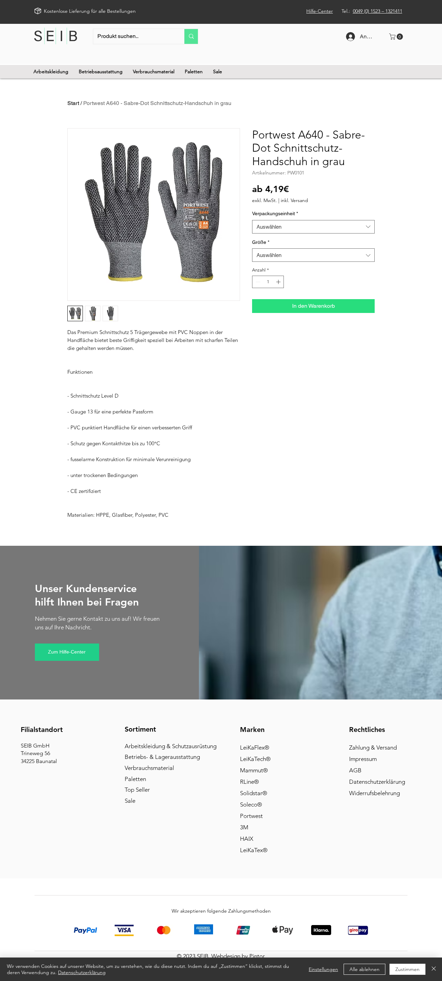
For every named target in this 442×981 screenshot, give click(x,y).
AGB (355, 770)
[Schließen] (434, 969)
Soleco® (251, 804)
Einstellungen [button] (323, 969)
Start (73, 103)
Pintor (257, 956)
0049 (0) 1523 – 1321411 (377, 11)
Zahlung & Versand (373, 747)
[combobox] (313, 227)
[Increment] (279, 282)
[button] (396, 37)
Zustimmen (407, 969)
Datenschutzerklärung (377, 781)
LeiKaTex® (254, 850)
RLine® (249, 781)
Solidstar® (253, 793)
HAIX (246, 838)
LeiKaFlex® (254, 747)
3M (244, 827)
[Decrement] (257, 282)
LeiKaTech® (255, 758)
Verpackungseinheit (275, 213)
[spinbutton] (268, 282)
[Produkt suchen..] (191, 36)
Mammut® (254, 770)
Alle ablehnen (364, 969)
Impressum (363, 758)
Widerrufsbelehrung (374, 793)
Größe (260, 242)
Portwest (251, 815)
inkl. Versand (294, 200)
